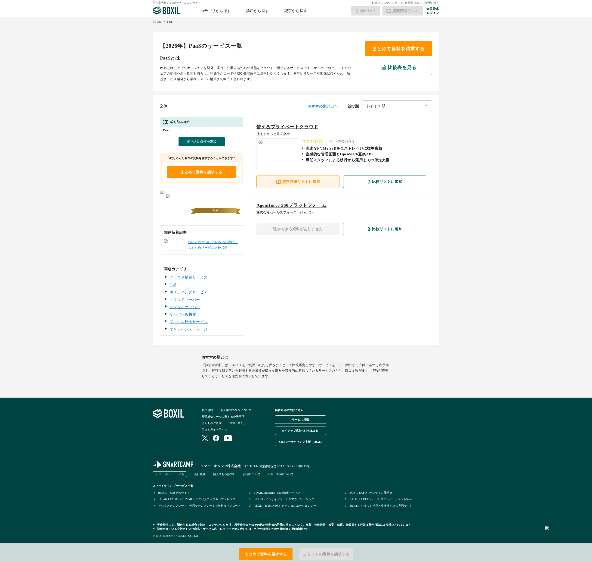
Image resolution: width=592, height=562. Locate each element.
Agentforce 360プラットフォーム (291, 205)
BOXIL (157, 21)
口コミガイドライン (214, 429)
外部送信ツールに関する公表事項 (223, 416)
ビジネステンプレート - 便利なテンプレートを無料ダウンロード (199, 505)
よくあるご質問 (212, 423)
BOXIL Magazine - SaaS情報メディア (277, 492)
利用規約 (207, 410)
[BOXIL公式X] (205, 438)
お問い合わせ (237, 423)
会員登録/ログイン (432, 11)
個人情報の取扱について (236, 410)
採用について (251, 474)
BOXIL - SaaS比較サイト (174, 492)
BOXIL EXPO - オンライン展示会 (370, 492)
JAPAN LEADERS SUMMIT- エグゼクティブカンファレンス (196, 499)
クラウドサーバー (185, 299)
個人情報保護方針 (224, 474)
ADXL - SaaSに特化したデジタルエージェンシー (285, 505)
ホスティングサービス (189, 292)
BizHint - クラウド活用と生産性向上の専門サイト (381, 505)
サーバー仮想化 (183, 314)
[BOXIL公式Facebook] (216, 438)
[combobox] (397, 105)
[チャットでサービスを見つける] (566, 533)
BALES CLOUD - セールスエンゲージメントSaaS (380, 499)
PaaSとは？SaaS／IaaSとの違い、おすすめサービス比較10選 (213, 244)
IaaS (173, 285)
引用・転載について (281, 474)
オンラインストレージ (189, 329)
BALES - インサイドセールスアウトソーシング (284, 499)
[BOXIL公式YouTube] (228, 438)
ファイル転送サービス (189, 322)
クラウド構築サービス (189, 277)
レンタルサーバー (185, 307)
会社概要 (200, 474)
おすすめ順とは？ (323, 106)
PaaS (170, 21)
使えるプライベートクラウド (287, 126)
